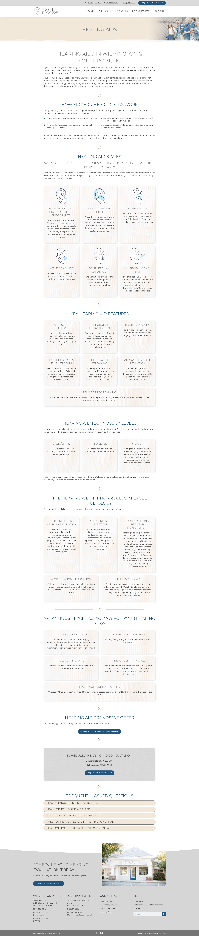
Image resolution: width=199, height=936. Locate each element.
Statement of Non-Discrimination (148, 905)
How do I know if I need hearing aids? (72, 803)
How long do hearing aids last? (69, 809)
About (90, 11)
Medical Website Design (147, 933)
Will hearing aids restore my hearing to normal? (81, 821)
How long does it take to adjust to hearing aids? (80, 828)
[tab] (99, 803)
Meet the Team (107, 901)
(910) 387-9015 (106, 765)
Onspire (163, 933)
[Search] (164, 914)
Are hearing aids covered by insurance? (74, 815)
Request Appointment (110, 905)
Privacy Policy (139, 901)
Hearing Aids (121, 11)
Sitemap (137, 908)
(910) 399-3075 (129, 3)
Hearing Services (140, 11)
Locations (159, 11)
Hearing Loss (104, 11)
